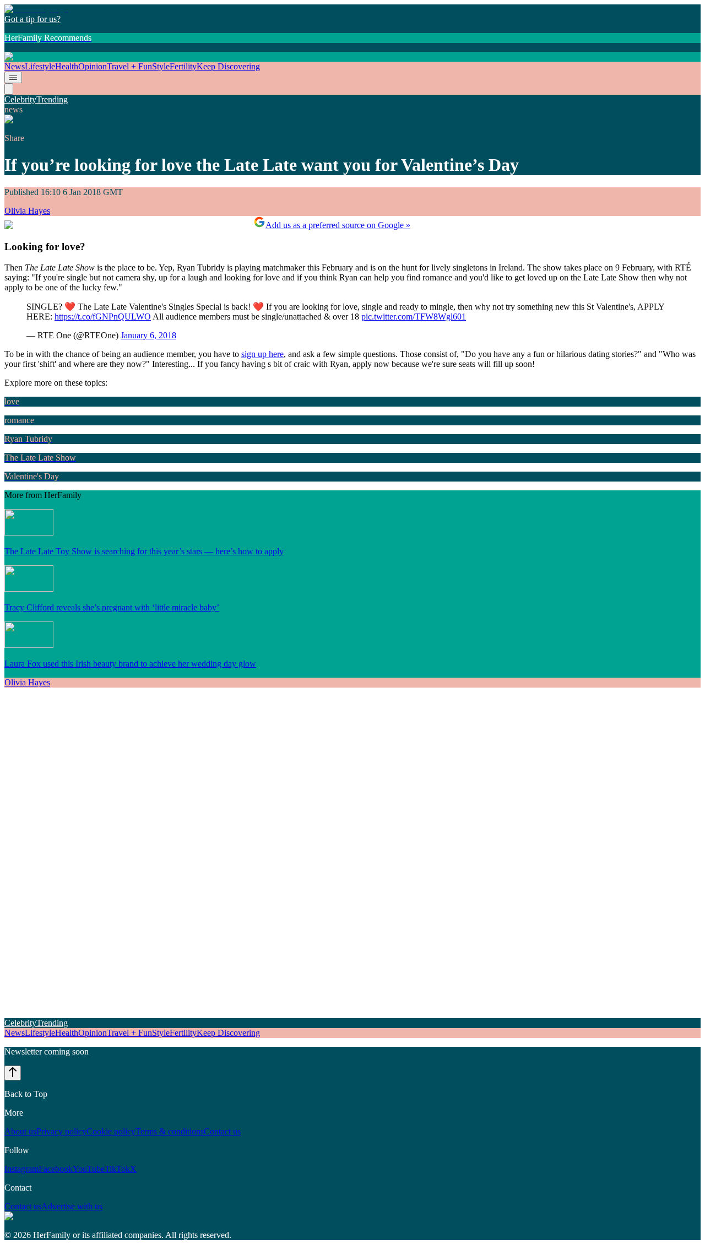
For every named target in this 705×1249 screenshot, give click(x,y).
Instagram (21, 1169)
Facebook (56, 1169)
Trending (52, 99)
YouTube (89, 1169)
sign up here (262, 354)
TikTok (117, 1169)
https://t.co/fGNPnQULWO (103, 316)
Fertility (183, 66)
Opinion (92, 66)
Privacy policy (61, 1131)
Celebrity (20, 99)
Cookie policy (110, 1131)
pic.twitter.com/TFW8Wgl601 (413, 316)
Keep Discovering (228, 66)
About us (20, 1131)
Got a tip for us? (32, 19)
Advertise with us (71, 1206)
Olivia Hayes (27, 210)
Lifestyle (40, 66)
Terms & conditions (169, 1131)
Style (161, 66)
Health (66, 66)
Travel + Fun (129, 66)
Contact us (222, 1131)
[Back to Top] (12, 1073)
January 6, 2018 (148, 335)
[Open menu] (13, 77)
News (14, 66)
